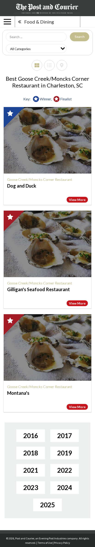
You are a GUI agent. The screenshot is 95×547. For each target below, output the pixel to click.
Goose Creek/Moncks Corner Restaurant (39, 179)
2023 (30, 487)
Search (80, 37)
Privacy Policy (62, 542)
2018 (30, 453)
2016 (30, 435)
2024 (64, 487)
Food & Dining (39, 21)
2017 (64, 435)
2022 (64, 470)
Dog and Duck (21, 185)
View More (77, 200)
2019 (64, 453)
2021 (30, 470)
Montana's (18, 393)
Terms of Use (45, 542)
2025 (47, 505)
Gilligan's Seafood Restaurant (38, 289)
